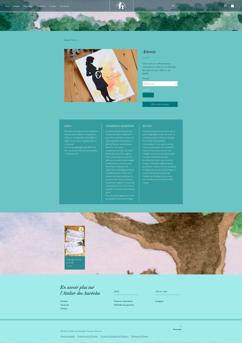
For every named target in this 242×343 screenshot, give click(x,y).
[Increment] (152, 95)
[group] (121, 247)
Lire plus (145, 73)
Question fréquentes (122, 308)
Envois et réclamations (123, 301)
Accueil (67, 39)
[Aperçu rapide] (75, 241)
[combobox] (160, 83)
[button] (232, 5)
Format (146, 78)
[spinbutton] (148, 95)
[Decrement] (145, 95)
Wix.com (98, 331)
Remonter (177, 329)
